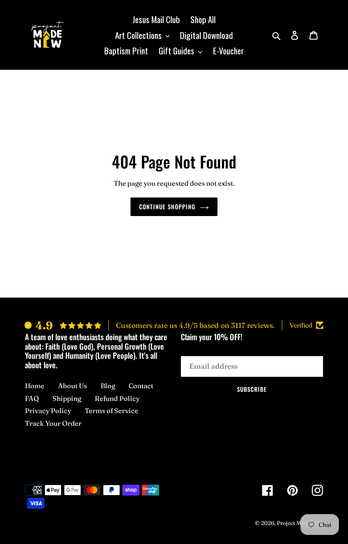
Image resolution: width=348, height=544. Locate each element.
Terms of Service (111, 410)
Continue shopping (167, 206)
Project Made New (300, 523)
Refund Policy (117, 398)
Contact (141, 385)
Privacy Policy (48, 410)
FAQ (32, 398)
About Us (72, 385)
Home (34, 385)
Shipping (67, 398)
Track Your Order (53, 423)
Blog (108, 385)
